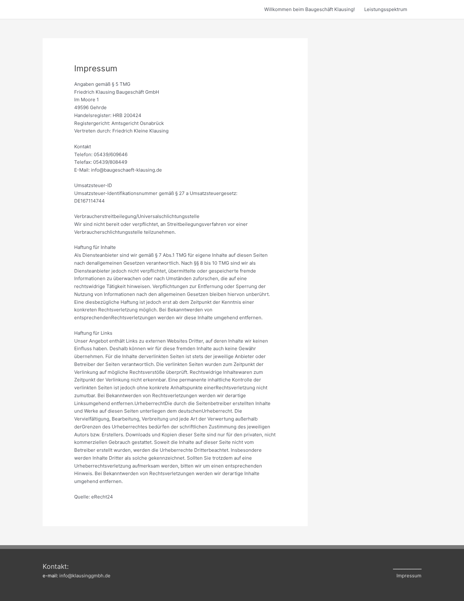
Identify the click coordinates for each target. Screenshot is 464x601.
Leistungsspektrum (385, 9)
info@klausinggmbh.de (84, 576)
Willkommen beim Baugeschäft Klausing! (309, 9)
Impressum (408, 576)
